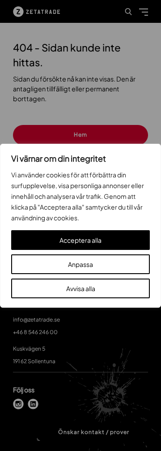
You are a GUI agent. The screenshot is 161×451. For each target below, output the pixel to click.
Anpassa (80, 264)
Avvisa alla (80, 288)
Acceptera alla (80, 240)
